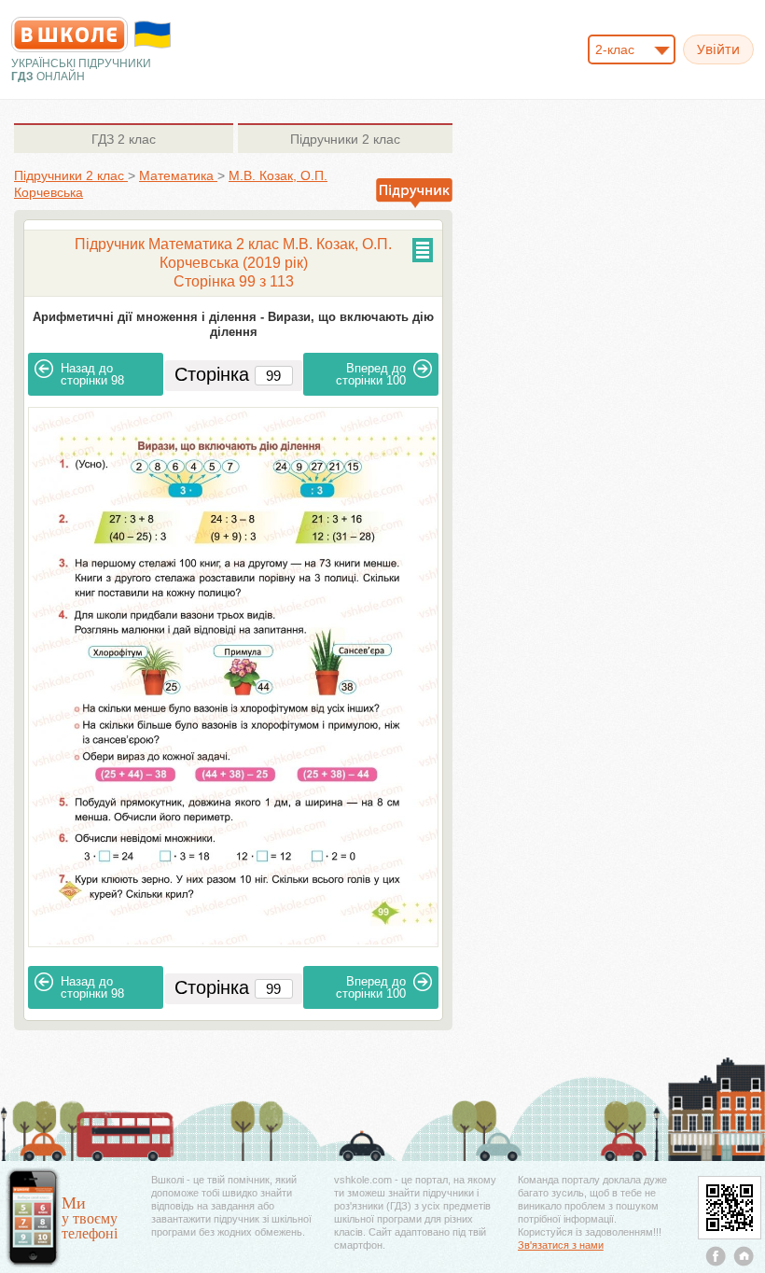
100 (371, 374)
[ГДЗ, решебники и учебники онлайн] (69, 34)
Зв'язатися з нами (561, 1245)
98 (92, 374)
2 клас (123, 139)
